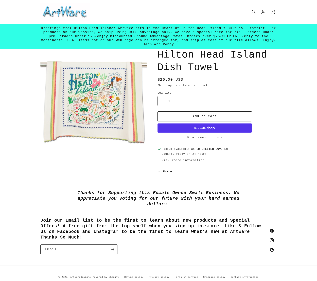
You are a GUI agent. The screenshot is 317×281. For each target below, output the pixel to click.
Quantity (164, 92)
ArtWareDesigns (80, 277)
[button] (254, 12)
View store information (183, 160)
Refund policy (133, 277)
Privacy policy (159, 277)
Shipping (165, 85)
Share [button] (167, 171)
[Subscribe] (113, 249)
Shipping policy (214, 277)
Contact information (245, 277)
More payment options (204, 137)
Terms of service (186, 277)
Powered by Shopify (106, 277)
